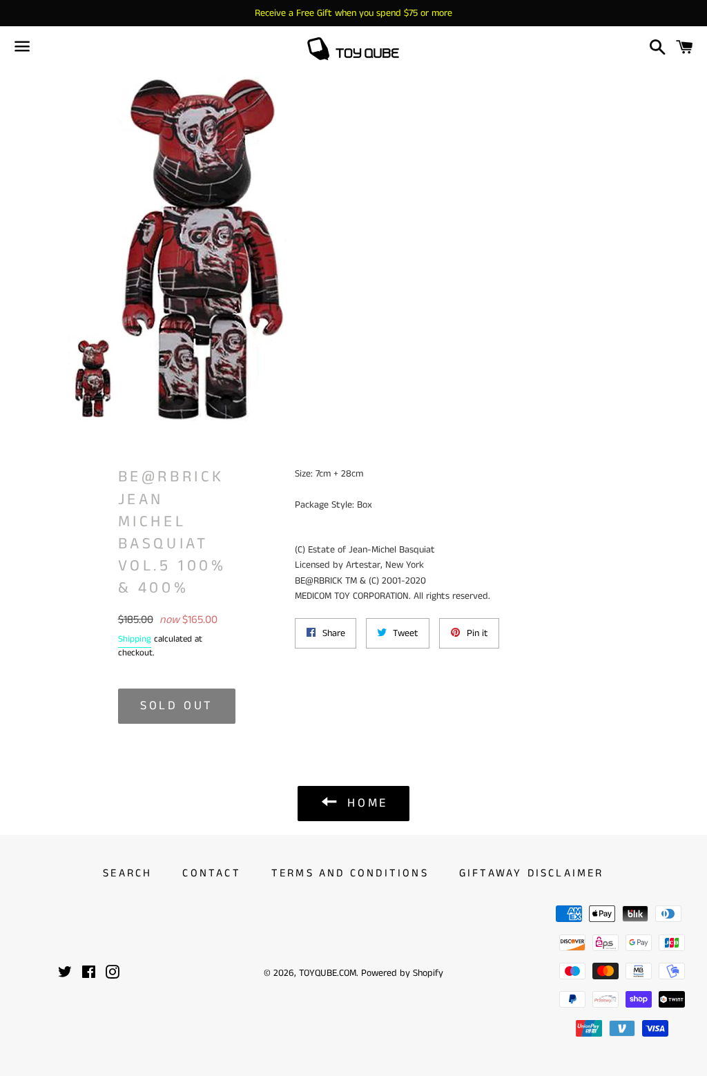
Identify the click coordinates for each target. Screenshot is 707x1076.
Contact (211, 873)
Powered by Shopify (402, 973)
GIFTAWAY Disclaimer (531, 873)
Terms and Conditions (350, 873)
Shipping (134, 639)
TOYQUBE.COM (327, 973)
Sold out (176, 706)
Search (127, 873)
